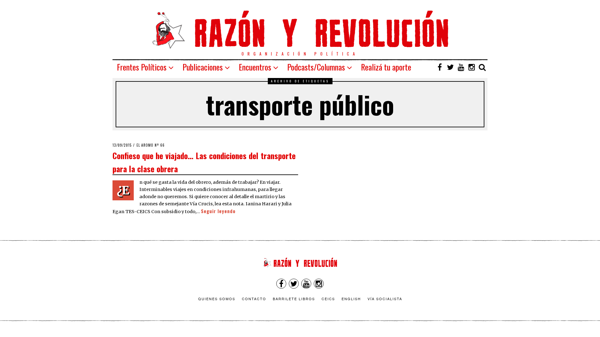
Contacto (254, 298)
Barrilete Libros (294, 298)
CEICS (328, 298)
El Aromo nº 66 (151, 145)
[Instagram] (471, 67)
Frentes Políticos (142, 67)
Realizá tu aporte (386, 67)
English (351, 298)
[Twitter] (450, 67)
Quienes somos (216, 298)
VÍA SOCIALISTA (385, 298)
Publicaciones (202, 67)
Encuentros (255, 67)
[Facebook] (439, 67)
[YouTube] (461, 67)
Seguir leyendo (218, 211)
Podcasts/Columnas (316, 67)
